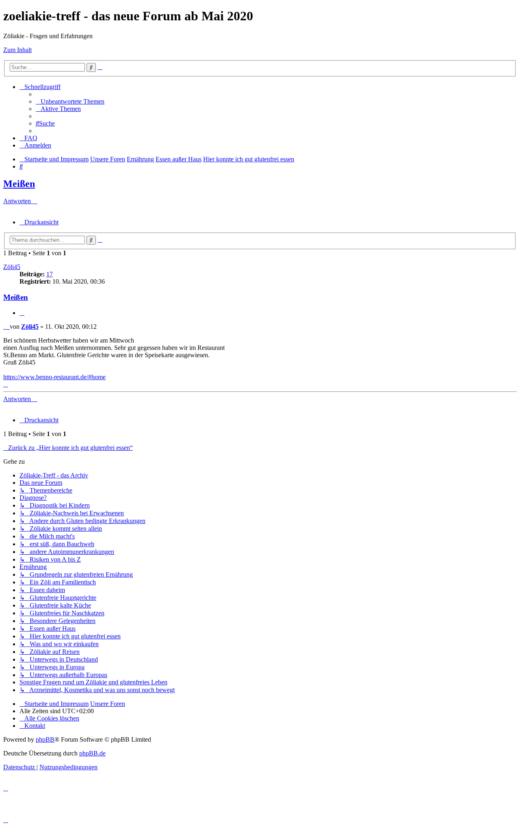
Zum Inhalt (17, 49)
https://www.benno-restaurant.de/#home (54, 376)
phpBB (45, 739)
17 (49, 274)
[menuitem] (70, 101)
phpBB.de (92, 753)
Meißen (19, 183)
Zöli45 (11, 266)
